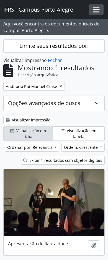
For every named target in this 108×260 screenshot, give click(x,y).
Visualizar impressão (30, 120)
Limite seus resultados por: (54, 46)
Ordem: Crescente (81, 147)
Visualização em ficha (30, 133)
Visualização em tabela (81, 133)
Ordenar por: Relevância (30, 147)
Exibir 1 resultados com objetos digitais (65, 160)
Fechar (55, 60)
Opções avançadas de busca (44, 103)
